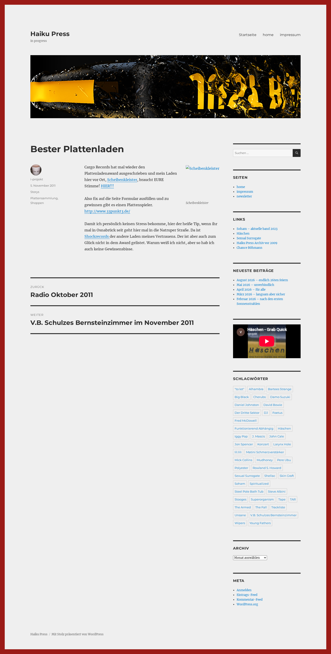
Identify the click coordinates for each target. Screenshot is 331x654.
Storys (34, 192)
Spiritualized (259, 483)
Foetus (277, 412)
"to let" (239, 389)
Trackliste (278, 507)
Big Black (242, 397)
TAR (293, 499)
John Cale (276, 436)
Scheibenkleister (122, 179)
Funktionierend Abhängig (254, 428)
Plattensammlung (44, 198)
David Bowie (272, 405)
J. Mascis (258, 436)
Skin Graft (287, 475)
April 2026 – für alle (251, 290)
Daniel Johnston (247, 405)
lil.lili (238, 452)
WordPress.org (247, 604)
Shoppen (37, 203)
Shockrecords (97, 236)
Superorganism (262, 499)
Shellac (269, 475)
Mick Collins (243, 460)
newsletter (244, 196)
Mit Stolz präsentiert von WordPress (78, 634)
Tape (282, 499)
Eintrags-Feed (247, 595)
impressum (290, 35)
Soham (240, 483)
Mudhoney (265, 460)
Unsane (240, 515)
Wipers (240, 523)
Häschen (243, 233)
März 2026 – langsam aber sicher (261, 294)
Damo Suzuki (280, 397)
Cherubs (259, 397)
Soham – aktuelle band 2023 (257, 229)
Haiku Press (50, 34)
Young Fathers (260, 523)
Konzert (263, 444)
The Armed (243, 507)
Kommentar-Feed (250, 600)
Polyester (241, 468)
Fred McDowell (246, 420)
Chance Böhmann (249, 248)
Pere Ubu (284, 460)
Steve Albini (277, 491)
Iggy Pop (241, 436)
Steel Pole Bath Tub (249, 491)
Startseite (247, 35)
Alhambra (256, 389)
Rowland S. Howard (267, 468)
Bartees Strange (279, 389)
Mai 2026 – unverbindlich (255, 285)
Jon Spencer (244, 444)
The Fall (261, 507)
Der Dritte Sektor (247, 412)
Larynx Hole (282, 444)
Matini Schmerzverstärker (265, 452)
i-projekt (36, 179)
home (268, 35)
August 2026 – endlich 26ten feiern (262, 280)
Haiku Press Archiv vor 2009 (257, 243)
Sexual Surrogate (249, 238)
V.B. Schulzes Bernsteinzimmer (273, 515)
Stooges (240, 499)
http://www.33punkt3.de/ (107, 211)
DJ (266, 412)
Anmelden (244, 590)
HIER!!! (107, 186)
